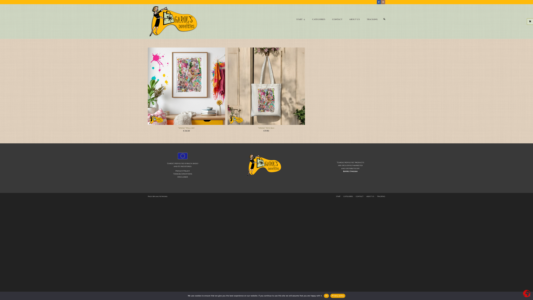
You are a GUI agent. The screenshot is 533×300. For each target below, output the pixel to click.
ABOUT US (354, 19)
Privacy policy (338, 296)
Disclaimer (182, 177)
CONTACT (337, 19)
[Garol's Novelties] (173, 21)
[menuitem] (384, 21)
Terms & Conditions (182, 174)
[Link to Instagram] (383, 2)
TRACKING (372, 19)
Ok (326, 296)
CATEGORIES (318, 19)
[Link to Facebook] (379, 2)
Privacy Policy (182, 171)
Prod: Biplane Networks (157, 196)
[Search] (384, 19)
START (299, 19)
